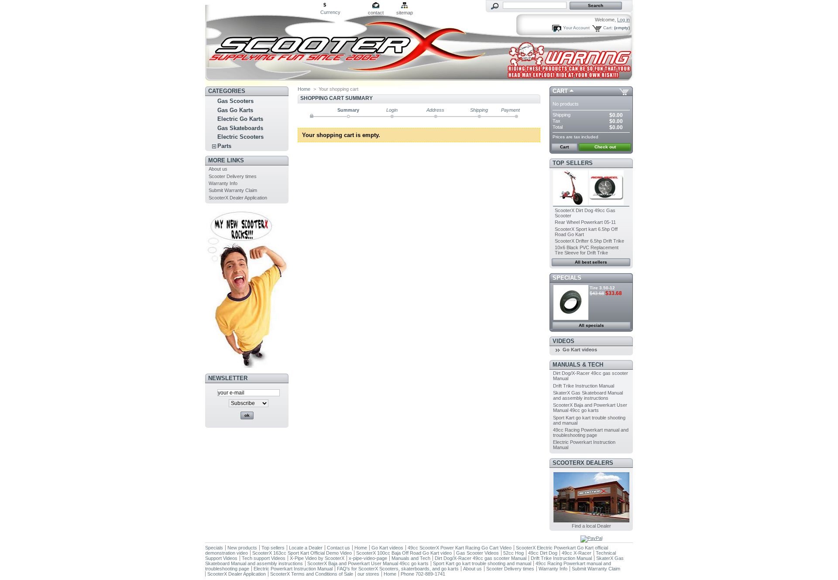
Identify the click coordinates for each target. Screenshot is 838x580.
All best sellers (591, 262)
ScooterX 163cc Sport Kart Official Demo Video (302, 553)
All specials (591, 325)
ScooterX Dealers (583, 463)
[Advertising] (247, 366)
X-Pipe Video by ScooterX (317, 558)
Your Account (576, 27)
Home (304, 89)
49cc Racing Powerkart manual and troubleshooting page (590, 432)
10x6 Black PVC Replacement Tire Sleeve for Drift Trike (586, 250)
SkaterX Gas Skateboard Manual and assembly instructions (588, 395)
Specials (567, 278)
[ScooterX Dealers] (591, 520)
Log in (623, 19)
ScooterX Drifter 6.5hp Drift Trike (589, 241)
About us (218, 169)
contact (376, 12)
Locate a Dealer (306, 547)
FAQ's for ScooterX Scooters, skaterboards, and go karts (398, 568)
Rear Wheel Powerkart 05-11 (585, 222)
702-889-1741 (430, 574)
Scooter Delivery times (233, 176)
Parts (224, 146)
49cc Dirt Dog (542, 553)
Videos (563, 341)
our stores (368, 574)
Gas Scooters (235, 101)
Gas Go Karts (235, 110)
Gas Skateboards (240, 128)
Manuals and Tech (411, 558)
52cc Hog (514, 553)
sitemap (404, 12)
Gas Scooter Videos (477, 553)
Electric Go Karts (240, 119)
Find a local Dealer (591, 526)
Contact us (338, 547)
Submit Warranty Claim (233, 190)
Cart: (608, 27)
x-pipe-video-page (368, 558)
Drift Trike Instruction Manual (583, 385)
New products (242, 547)
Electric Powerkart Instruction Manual (293, 568)
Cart (560, 91)
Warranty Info (223, 183)
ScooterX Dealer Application (238, 197)
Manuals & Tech (578, 364)
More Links (226, 160)
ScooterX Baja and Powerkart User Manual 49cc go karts (590, 407)
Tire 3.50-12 (602, 287)
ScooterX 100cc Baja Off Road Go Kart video (404, 553)
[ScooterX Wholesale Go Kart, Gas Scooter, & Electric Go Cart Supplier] (262, 43)
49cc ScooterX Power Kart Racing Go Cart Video (460, 547)
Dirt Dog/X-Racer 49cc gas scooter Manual (480, 558)
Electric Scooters (240, 137)
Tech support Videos (263, 558)
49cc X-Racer (576, 553)
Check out (605, 146)
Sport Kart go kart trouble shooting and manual (482, 563)
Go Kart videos (580, 349)
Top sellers (573, 163)
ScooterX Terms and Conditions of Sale (311, 574)
